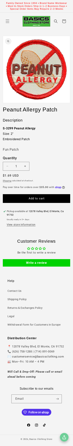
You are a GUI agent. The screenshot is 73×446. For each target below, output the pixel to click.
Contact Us (14, 290)
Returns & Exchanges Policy (25, 307)
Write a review (36, 263)
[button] (7, 21)
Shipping (7, 181)
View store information (21, 224)
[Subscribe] (57, 398)
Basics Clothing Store (40, 439)
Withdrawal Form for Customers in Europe (33, 324)
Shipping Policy (17, 299)
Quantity (10, 158)
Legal (10, 316)
